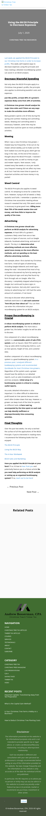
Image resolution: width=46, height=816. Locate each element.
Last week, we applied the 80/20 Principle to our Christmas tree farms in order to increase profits (23, 61)
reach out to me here (24, 478)
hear (24, 466)
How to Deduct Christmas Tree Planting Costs (22, 720)
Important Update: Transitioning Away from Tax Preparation (23, 521)
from (28, 466)
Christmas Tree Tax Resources (23, 40)
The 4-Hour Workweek (13, 454)
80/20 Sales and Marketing (15, 459)
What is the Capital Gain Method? (23, 542)
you (31, 466)
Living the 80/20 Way (13, 449)
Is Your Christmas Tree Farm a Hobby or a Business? (23, 570)
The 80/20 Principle (12, 445)
